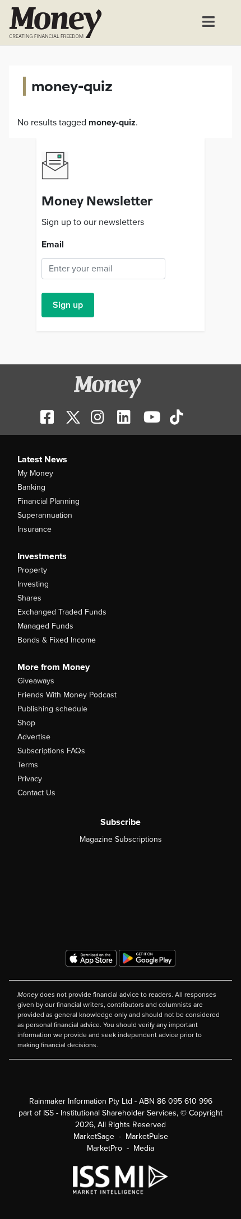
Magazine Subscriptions (121, 839)
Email (52, 244)
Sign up (68, 305)
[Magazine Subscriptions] (120, 892)
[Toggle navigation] (208, 23)
